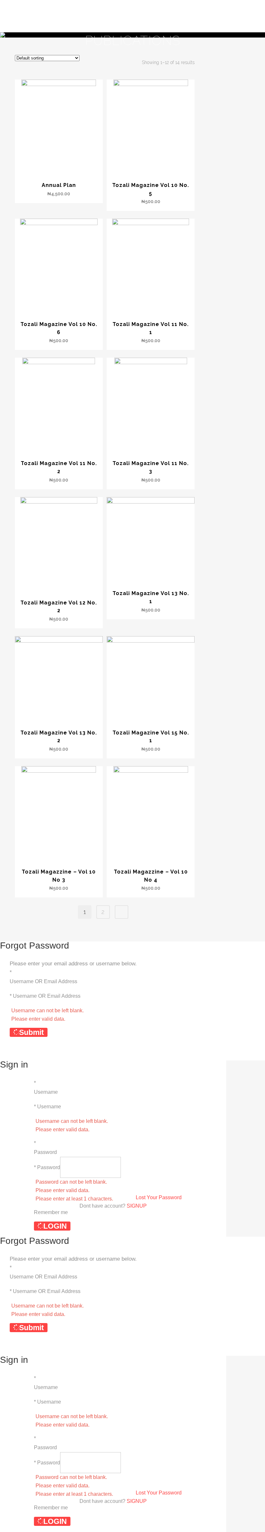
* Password (47, 1167)
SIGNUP (137, 1206)
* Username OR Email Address (45, 996)
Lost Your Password (159, 1197)
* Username (47, 1106)
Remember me (51, 1212)
